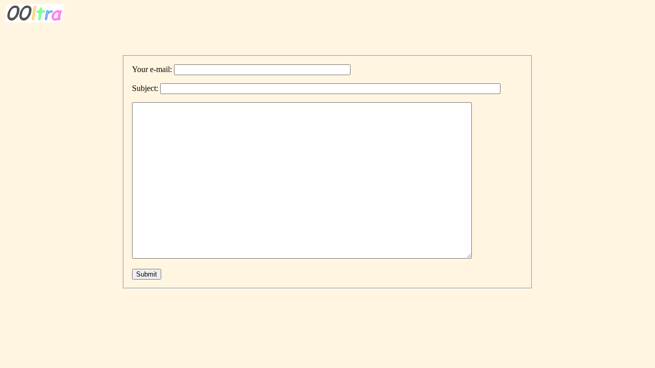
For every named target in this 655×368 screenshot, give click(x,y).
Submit (146, 274)
